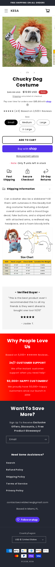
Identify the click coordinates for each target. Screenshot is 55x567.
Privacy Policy (14, 490)
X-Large (27, 129)
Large (43, 122)
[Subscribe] (45, 439)
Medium (27, 122)
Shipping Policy (15, 476)
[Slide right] (34, 72)
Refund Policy (14, 469)
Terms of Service (17, 483)
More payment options (27, 156)
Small (11, 122)
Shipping (17, 96)
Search (10, 462)
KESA (31, 561)
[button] (6, 10)
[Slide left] (20, 72)
